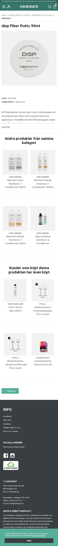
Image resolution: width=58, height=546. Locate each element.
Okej (29, 540)
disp (26, 15)
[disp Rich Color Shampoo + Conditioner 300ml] (15, 162)
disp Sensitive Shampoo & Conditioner (42, 240)
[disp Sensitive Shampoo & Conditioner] (42, 218)
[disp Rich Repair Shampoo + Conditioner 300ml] (15, 218)
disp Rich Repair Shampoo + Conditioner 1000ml (43, 183)
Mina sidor (7, 420)
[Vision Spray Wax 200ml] (15, 290)
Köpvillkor (7, 424)
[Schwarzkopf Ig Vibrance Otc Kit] (43, 344)
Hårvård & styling (42, 15)
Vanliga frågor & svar (11, 427)
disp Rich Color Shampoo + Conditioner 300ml (15, 183)
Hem (4, 15)
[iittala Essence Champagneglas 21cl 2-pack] (43, 290)
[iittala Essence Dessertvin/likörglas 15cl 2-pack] (15, 344)
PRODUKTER (15, 15)
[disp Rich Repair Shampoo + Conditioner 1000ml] (42, 162)
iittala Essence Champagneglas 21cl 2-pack (42, 310)
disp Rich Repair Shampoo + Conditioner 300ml (15, 240)
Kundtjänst (7, 416)
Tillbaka (11, 390)
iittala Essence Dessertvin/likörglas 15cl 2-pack (17, 364)
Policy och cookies (10, 431)
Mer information (39, 535)
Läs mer (6, 126)
